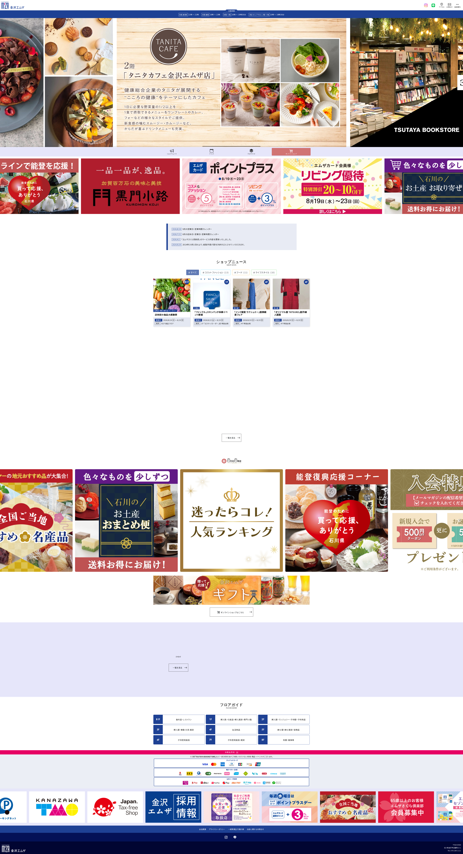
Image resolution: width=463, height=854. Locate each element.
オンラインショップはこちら (232, 612)
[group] (231, 82)
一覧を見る (230, 437)
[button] (3, 82)
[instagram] (426, 5)
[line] (433, 5)
